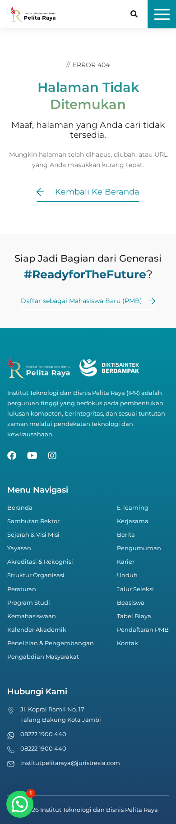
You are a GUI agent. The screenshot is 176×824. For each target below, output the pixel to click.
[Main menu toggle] (162, 14)
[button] (134, 15)
